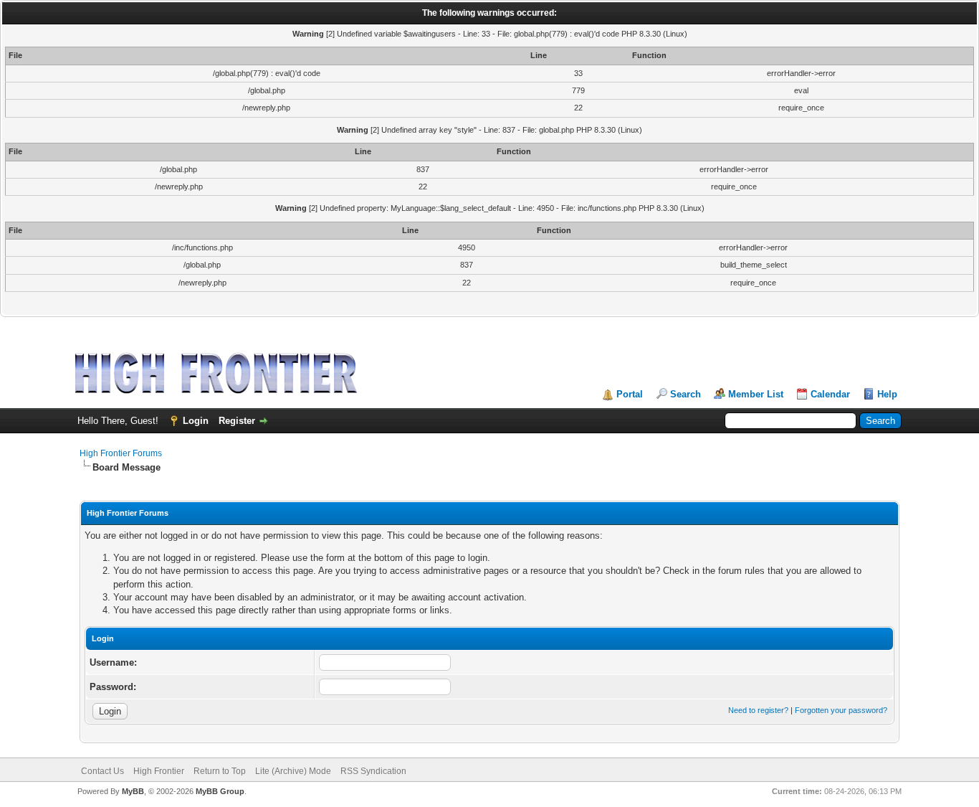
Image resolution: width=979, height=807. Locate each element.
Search (685, 394)
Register (237, 420)
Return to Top (220, 771)
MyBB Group (220, 791)
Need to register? (758, 710)
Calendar (830, 394)
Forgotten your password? (841, 710)
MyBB (133, 791)
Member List (755, 394)
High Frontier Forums (121, 453)
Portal (629, 394)
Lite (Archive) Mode (293, 771)
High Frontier (158, 771)
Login (196, 420)
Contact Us (102, 771)
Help (887, 394)
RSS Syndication (373, 771)
